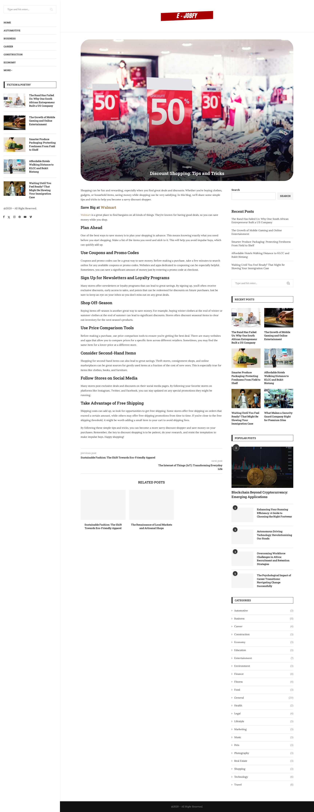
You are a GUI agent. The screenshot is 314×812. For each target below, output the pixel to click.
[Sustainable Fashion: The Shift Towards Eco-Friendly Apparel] (103, 505)
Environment (263, 666)
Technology (263, 776)
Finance (263, 674)
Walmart (108, 207)
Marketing (263, 729)
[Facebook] (4, 217)
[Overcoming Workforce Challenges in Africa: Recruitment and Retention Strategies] (242, 559)
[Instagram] (14, 217)
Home (7, 22)
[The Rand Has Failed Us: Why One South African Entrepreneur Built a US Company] (14, 100)
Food (263, 689)
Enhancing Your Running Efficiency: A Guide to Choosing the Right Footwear (274, 513)
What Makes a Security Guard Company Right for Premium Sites (278, 416)
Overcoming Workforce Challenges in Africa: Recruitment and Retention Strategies (273, 559)
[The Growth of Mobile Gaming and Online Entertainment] (14, 122)
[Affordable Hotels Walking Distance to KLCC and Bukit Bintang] (14, 166)
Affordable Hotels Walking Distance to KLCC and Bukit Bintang (41, 166)
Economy (10, 62)
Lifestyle (263, 721)
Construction (13, 54)
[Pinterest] (20, 217)
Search (236, 189)
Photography (263, 753)
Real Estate (263, 760)
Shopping (263, 768)
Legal (263, 713)
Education (263, 650)
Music (263, 737)
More (7, 70)
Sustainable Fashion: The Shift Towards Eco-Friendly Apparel (103, 526)
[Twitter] (9, 217)
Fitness (263, 681)
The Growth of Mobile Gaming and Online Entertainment (42, 120)
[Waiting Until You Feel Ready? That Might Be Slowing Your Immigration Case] (14, 188)
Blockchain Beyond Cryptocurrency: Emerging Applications (260, 494)
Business (10, 38)
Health (263, 705)
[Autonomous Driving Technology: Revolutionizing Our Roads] (242, 537)
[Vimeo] (30, 217)
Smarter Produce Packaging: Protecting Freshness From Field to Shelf (42, 144)
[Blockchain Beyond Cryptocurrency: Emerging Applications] (262, 467)
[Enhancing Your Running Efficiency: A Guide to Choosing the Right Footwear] (242, 515)
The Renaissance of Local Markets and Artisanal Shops (151, 526)
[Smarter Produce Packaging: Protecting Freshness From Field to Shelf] (14, 144)
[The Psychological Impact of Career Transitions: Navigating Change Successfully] (242, 581)
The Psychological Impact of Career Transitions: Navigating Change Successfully (274, 581)
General (263, 697)
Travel (263, 784)
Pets (263, 745)
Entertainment (263, 658)
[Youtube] (25, 217)
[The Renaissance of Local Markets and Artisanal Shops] (151, 505)
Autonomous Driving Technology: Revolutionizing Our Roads (274, 535)
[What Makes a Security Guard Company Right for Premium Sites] (278, 398)
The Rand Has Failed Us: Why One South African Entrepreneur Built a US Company (42, 100)
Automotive (12, 30)
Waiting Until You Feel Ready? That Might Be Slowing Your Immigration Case (40, 190)
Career (8, 46)
